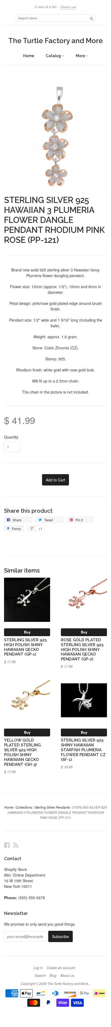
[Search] (91, 17)
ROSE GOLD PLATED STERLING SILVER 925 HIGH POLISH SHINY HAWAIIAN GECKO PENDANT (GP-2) (82, 649)
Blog (52, 975)
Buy (27, 632)
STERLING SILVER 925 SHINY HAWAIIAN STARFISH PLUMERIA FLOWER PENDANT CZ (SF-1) (83, 749)
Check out (68, 7)
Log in (38, 968)
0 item (46, 7)
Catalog (54, 56)
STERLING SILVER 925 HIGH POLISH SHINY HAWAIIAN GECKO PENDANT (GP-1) (25, 646)
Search (40, 975)
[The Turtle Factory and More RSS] (16, 845)
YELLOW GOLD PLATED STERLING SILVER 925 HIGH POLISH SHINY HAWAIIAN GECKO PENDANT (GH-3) (22, 752)
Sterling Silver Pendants (52, 807)
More (81, 56)
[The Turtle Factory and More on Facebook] (7, 845)
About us (67, 975)
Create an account (61, 968)
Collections (24, 807)
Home (28, 56)
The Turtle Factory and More (55, 41)
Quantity (11, 437)
